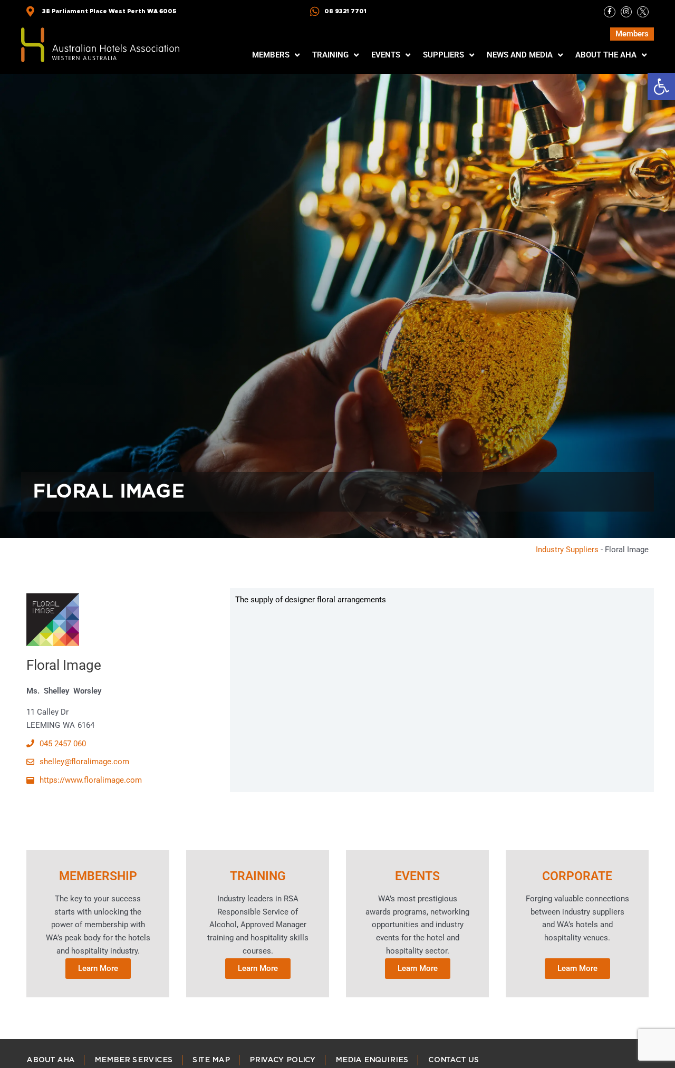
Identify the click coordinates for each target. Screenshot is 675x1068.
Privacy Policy (282, 1060)
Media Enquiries (371, 1060)
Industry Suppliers (567, 549)
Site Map (210, 1060)
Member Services (133, 1060)
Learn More (98, 968)
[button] (661, 86)
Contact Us (453, 1060)
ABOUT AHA (50, 1060)
